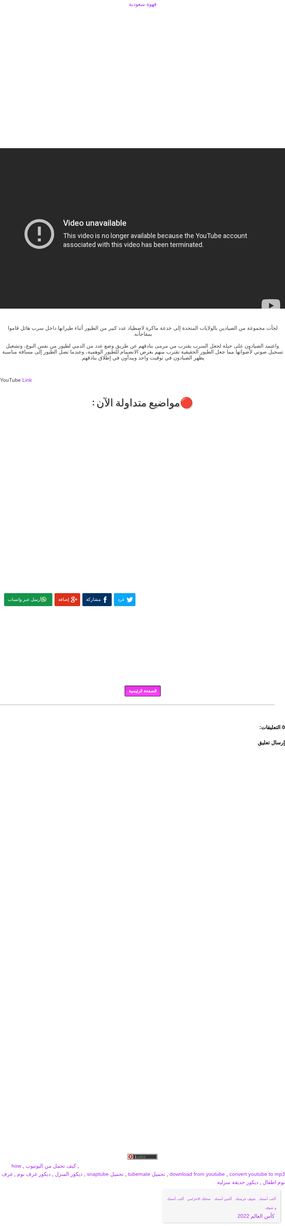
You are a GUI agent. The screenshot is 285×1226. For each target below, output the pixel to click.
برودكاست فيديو (243, 1166)
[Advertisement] (142, 17)
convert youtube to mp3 (257, 1174)
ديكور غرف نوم (33, 1174)
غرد (121, 599)
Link (27, 380)
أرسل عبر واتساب (24, 599)
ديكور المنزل (67, 1174)
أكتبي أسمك (223, 1199)
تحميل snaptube (105, 1174)
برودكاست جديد (171, 1166)
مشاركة (93, 599)
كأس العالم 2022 (257, 1216)
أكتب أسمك (267, 1199)
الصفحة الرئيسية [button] (143, 691)
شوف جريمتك (245, 1199)
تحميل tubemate (146, 1174)
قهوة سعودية (143, 4)
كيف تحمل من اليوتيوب (51, 1166)
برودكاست (142, 710)
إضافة (63, 599)
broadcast (92, 1166)
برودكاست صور (207, 1166)
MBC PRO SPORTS (128, 1166)
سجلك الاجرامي (199, 1199)
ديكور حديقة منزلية (237, 1182)
